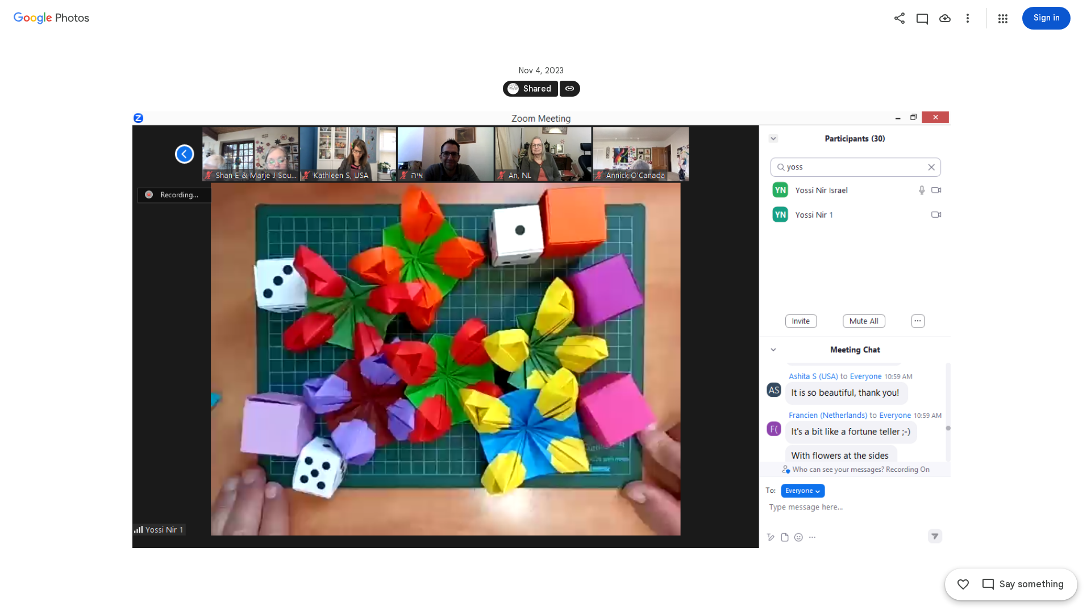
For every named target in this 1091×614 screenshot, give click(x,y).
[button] (1003, 18)
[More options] (967, 18)
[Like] (963, 584)
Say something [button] (1032, 584)
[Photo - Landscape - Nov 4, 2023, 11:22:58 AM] (541, 329)
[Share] (899, 18)
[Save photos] (945, 18)
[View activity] (922, 18)
